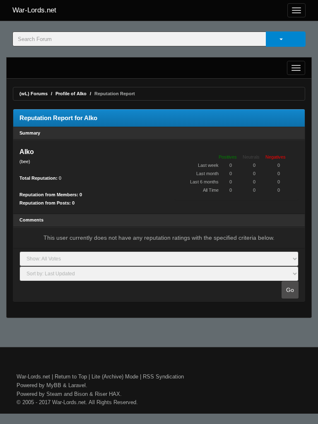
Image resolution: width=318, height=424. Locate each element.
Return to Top (71, 376)
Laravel (77, 385)
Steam (54, 394)
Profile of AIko (71, 93)
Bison (81, 394)
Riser (101, 394)
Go (290, 290)
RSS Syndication (163, 376)
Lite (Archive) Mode (115, 376)
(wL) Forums (33, 93)
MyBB (53, 385)
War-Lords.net (34, 10)
